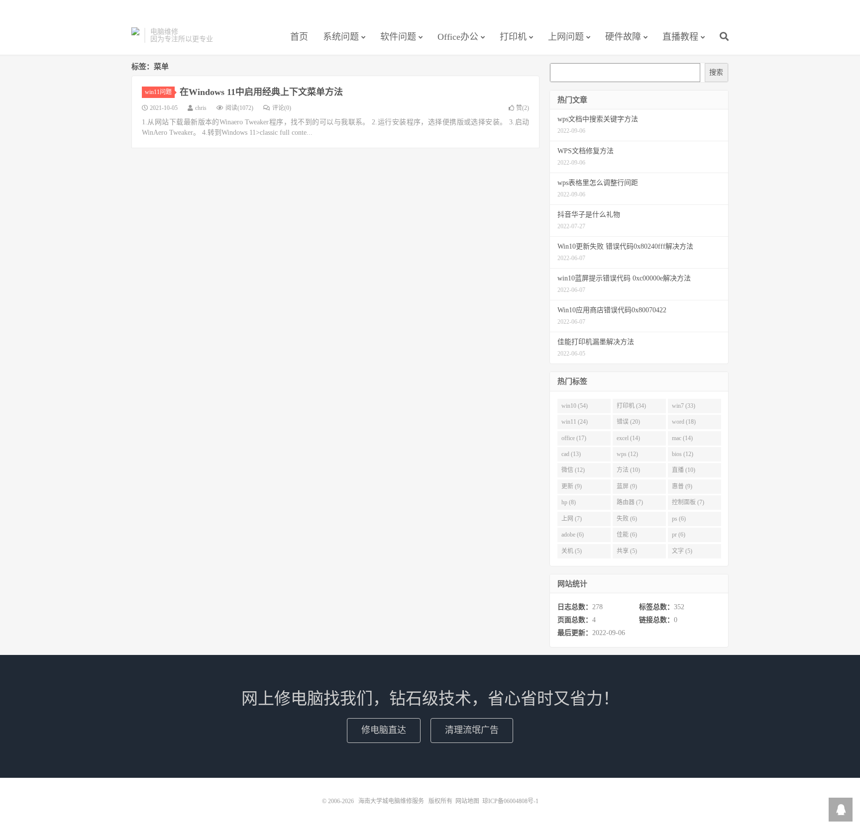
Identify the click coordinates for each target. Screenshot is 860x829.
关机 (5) (571, 551)
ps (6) (679, 518)
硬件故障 (623, 37)
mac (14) (682, 438)
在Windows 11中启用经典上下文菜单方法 (261, 92)
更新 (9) (571, 486)
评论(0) (281, 107)
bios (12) (682, 454)
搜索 (716, 72)
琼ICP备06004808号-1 (510, 801)
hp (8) (568, 502)
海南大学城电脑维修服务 (135, 35)
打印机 (513, 37)
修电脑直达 (383, 730)
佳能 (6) (627, 534)
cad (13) (571, 454)
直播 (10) (683, 469)
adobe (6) (572, 534)
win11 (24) (574, 421)
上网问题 (566, 37)
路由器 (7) (630, 502)
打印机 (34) (631, 405)
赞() (522, 107)
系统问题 (341, 37)
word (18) (684, 421)
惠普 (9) (682, 486)
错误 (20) (628, 421)
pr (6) (678, 534)
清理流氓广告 (472, 730)
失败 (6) (627, 518)
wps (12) (627, 454)
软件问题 (398, 37)
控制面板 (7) (688, 502)
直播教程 (680, 37)
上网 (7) (571, 518)
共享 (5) (627, 551)
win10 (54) (574, 405)
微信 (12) (573, 469)
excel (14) (628, 438)
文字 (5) (682, 551)
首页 (299, 37)
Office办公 (457, 37)
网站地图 (467, 801)
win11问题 (158, 92)
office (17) (573, 438)
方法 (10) (628, 469)
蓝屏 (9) (627, 486)
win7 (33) (683, 405)
